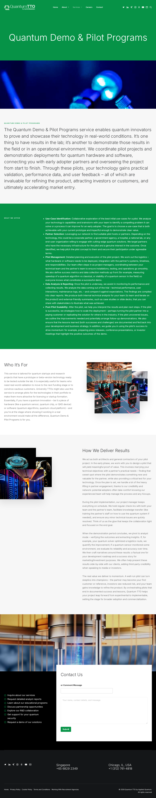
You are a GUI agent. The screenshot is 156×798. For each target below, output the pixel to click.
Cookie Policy (27, 789)
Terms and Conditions (42, 789)
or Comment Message (71, 685)
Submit (66, 729)
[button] (123, 7)
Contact (99, 7)
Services (76, 7)
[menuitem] (55, 7)
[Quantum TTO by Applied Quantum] (19, 7)
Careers (89, 7)
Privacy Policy (15, 789)
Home (55, 7)
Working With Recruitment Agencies (65, 789)
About (64, 7)
